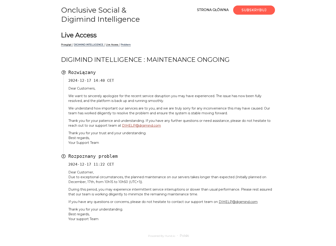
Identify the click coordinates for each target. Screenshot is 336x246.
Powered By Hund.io (161, 236)
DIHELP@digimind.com (141, 125)
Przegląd (66, 44)
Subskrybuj (254, 10)
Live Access (79, 35)
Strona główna (213, 10)
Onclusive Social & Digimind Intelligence (100, 14)
